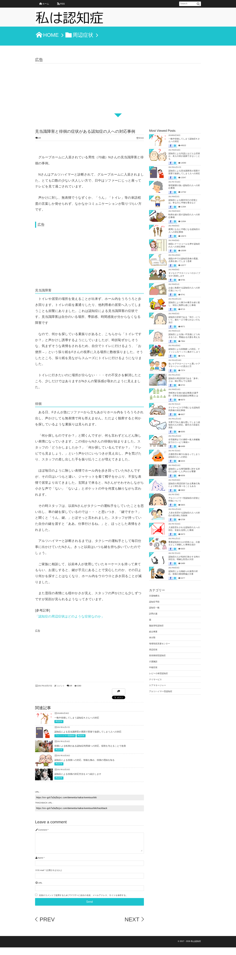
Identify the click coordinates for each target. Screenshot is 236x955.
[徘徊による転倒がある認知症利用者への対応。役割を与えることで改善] (44, 749)
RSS (62, 3)
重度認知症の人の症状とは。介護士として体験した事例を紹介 (184, 543)
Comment (42, 830)
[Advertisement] (118, 89)
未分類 (152, 637)
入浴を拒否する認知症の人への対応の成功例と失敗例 (184, 514)
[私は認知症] (69, 18)
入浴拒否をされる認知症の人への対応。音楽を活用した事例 (184, 528)
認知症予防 (154, 602)
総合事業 (153, 631)
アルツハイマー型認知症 (65, 736)
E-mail (41, 870)
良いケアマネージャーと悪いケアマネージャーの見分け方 (184, 365)
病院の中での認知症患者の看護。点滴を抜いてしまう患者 (184, 260)
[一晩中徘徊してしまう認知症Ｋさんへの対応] (44, 722)
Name (40, 858)
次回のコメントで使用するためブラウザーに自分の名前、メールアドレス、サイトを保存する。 (83, 895)
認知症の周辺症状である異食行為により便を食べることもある (184, 485)
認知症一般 (154, 607)
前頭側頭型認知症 (157, 655)
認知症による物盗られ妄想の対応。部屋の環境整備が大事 (183, 572)
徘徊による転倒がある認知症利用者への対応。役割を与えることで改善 (90, 746)
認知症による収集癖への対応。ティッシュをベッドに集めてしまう (184, 350)
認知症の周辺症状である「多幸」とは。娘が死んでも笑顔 (184, 379)
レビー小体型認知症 (158, 673)
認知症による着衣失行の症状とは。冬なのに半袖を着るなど (183, 201)
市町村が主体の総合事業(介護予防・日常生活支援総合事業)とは (183, 394)
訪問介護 (153, 613)
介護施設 (153, 661)
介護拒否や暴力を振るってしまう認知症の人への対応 (184, 455)
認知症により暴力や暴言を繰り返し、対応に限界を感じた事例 (184, 303)
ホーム (45, 3)
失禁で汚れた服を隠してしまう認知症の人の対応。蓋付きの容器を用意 (184, 425)
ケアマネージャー (157, 685)
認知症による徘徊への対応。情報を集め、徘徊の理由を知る (84, 760)
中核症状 (153, 667)
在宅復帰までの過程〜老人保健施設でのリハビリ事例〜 (184, 440)
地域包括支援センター (159, 643)
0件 (39, 138)
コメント (61, 686)
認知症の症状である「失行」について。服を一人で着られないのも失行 (184, 320)
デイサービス (155, 679)
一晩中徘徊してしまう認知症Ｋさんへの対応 (76, 717)
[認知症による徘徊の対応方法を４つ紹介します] (44, 779)
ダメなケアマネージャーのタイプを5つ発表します (184, 274)
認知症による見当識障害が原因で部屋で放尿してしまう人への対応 (87, 731)
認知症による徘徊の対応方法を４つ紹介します (77, 774)
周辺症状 (58, 721)
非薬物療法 (154, 596)
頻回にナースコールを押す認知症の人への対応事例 (184, 245)
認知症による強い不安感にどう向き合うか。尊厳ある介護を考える (184, 335)
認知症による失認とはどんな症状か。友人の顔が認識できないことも (184, 156)
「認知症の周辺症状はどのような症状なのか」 (70, 616)
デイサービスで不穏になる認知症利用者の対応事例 (184, 409)
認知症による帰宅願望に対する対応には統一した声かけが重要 (184, 470)
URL (40, 883)
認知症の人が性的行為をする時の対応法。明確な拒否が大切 (184, 558)
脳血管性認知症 (156, 625)
